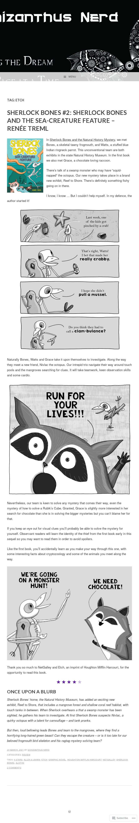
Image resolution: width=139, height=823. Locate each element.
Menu (72, 76)
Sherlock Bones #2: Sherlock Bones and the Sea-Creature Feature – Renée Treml (67, 120)
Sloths (20, 762)
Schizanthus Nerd (38, 749)
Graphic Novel (57, 759)
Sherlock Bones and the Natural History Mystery (82, 139)
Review (26, 754)
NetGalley (109, 759)
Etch (44, 759)
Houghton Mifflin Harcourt (84, 759)
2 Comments (14, 767)
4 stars (18, 759)
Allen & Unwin (32, 759)
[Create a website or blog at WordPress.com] (69, 811)
